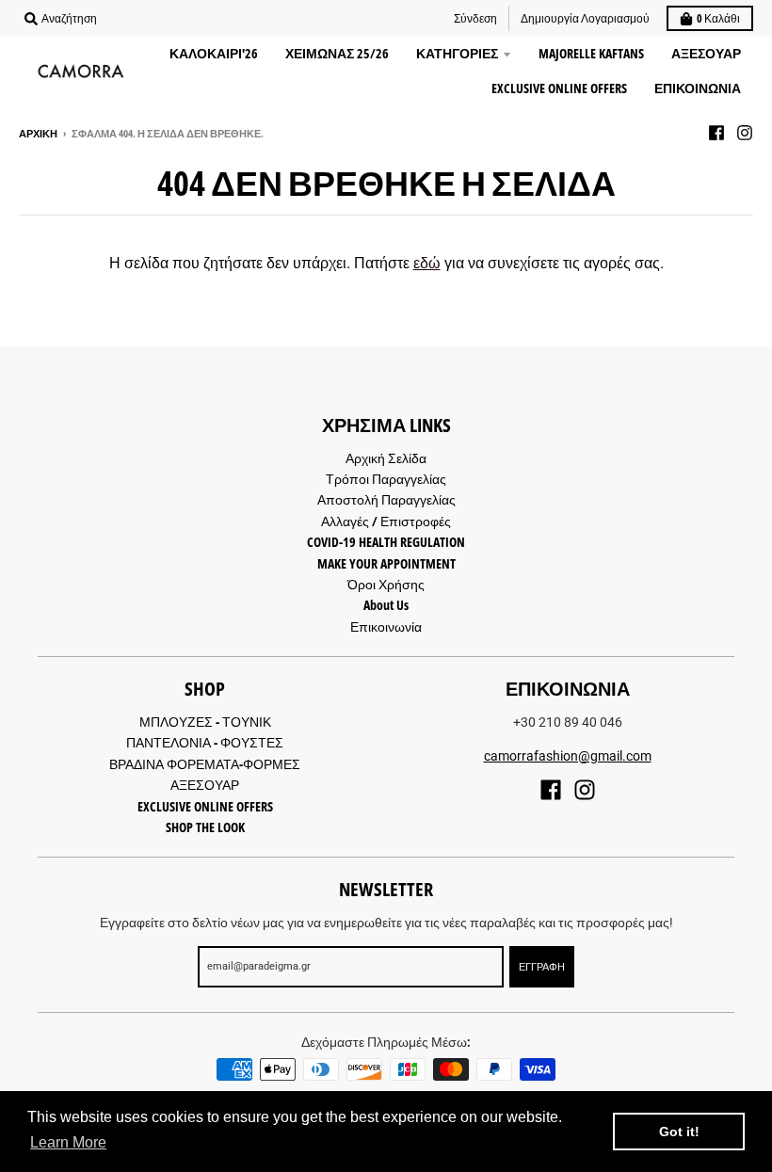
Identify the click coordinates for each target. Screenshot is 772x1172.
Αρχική (38, 133)
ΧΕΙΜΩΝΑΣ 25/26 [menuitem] (337, 53)
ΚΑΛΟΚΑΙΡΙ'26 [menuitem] (213, 53)
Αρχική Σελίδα (386, 458)
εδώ (427, 263)
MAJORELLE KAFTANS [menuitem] (591, 53)
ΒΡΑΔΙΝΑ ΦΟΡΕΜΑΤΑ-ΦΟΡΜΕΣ (204, 764)
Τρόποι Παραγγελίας (386, 479)
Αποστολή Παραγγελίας (386, 499)
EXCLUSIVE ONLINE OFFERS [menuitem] (559, 88)
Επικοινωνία (386, 626)
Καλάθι (718, 18)
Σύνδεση (475, 18)
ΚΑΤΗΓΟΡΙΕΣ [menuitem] (457, 53)
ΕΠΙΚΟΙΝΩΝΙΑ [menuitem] (697, 88)
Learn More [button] (68, 1142)
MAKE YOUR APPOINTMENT (386, 563)
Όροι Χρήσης (386, 584)
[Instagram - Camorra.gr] (744, 132)
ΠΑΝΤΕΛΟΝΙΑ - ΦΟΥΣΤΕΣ (204, 742)
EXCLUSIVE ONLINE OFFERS (205, 806)
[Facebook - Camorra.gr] (716, 132)
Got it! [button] (679, 1131)
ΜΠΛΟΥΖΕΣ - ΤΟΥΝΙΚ (205, 721)
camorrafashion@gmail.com (567, 755)
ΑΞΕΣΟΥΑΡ (204, 785)
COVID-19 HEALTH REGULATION (386, 542)
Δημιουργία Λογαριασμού (585, 18)
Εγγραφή (542, 966)
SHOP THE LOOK (205, 827)
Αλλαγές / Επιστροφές (386, 521)
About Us (386, 605)
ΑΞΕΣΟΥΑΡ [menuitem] (706, 53)
